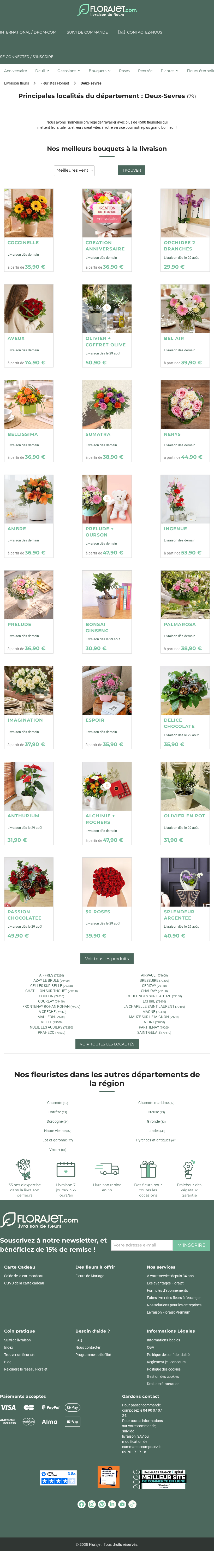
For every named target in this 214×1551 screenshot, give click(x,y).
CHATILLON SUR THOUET (51, 991)
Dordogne (58, 1121)
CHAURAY (154, 991)
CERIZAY (154, 986)
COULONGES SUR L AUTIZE (154, 996)
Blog (7, 1362)
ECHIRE (154, 1001)
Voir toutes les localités (107, 1044)
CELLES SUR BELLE (51, 986)
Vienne (57, 1149)
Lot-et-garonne (58, 1140)
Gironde (156, 1121)
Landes (156, 1131)
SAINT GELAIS (154, 1032)
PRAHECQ (51, 1032)
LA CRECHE (51, 1012)
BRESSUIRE (154, 980)
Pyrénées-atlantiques (156, 1140)
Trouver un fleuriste (19, 1355)
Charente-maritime (156, 1103)
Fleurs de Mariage (89, 1276)
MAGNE (154, 1012)
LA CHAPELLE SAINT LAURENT (154, 1006)
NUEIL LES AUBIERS (51, 1027)
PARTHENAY (154, 1027)
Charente (57, 1103)
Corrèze (58, 1112)
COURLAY (51, 1001)
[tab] (17, 70)
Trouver (132, 170)
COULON (51, 996)
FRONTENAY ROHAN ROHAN (51, 1006)
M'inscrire (191, 1245)
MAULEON (52, 1017)
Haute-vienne (58, 1131)
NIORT (154, 1022)
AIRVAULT (154, 975)
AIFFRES (51, 975)
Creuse (156, 1112)
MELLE (51, 1022)
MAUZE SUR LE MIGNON (154, 1017)
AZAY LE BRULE (51, 980)
